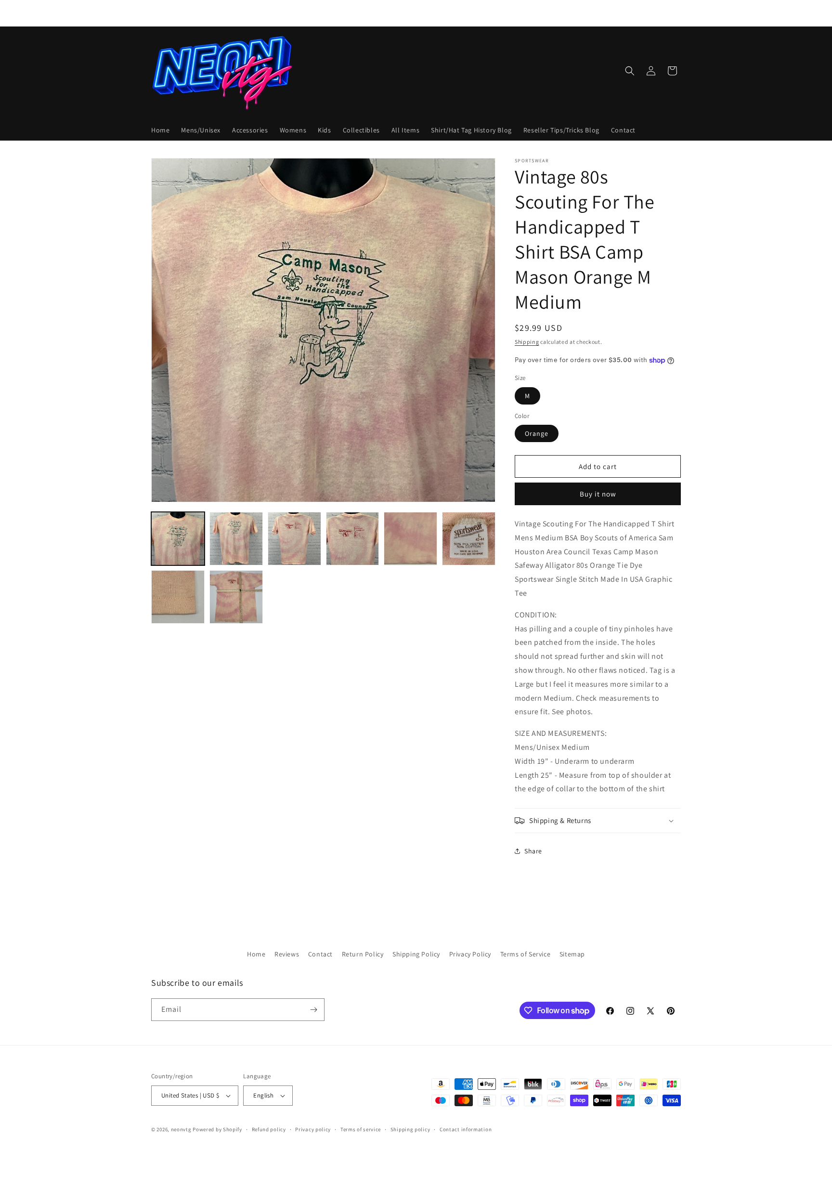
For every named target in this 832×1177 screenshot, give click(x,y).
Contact (320, 954)
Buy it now (598, 493)
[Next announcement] (518, 13)
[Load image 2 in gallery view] (236, 538)
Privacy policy (313, 1129)
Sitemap (572, 954)
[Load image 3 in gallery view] (294, 538)
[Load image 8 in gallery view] (236, 597)
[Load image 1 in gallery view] (178, 538)
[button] (629, 70)
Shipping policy (410, 1129)
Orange (536, 433)
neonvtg (181, 1129)
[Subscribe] (313, 1009)
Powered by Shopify (217, 1129)
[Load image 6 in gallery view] (468, 538)
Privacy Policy (470, 954)
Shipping (527, 341)
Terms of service (360, 1129)
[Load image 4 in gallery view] (352, 538)
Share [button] (533, 851)
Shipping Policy (416, 954)
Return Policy (363, 954)
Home (256, 954)
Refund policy (269, 1129)
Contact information (466, 1129)
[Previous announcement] (313, 13)
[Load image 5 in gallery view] (410, 538)
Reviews (286, 954)
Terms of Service (525, 954)
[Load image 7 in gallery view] (178, 597)
